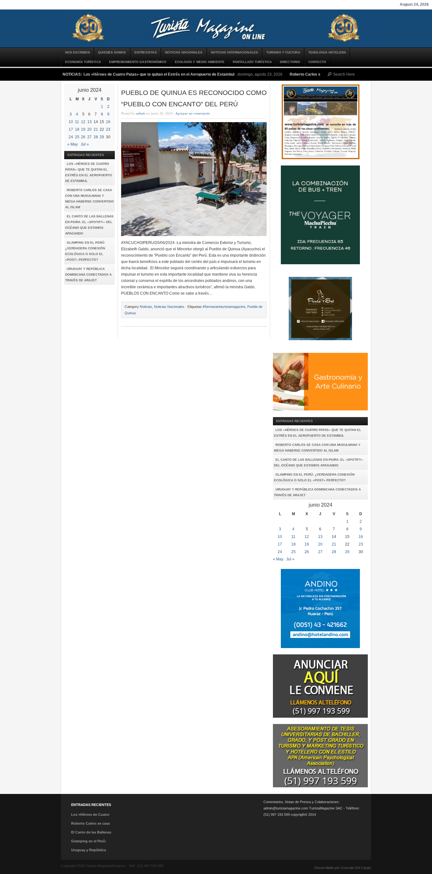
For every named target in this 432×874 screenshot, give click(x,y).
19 (83, 129)
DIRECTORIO (290, 62)
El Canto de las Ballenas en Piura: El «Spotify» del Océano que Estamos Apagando (89, 225)
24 (71, 137)
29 (102, 137)
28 (96, 137)
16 (108, 122)
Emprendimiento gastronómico (138, 62)
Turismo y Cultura (283, 52)
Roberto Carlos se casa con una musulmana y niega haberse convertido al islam (89, 198)
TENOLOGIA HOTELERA (327, 52)
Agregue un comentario (193, 113)
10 (71, 122)
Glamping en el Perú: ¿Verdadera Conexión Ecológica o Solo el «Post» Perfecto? (85, 251)
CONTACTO (317, 62)
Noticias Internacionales (234, 52)
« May (72, 144)
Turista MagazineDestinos (216, 28)
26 (83, 137)
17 (71, 129)
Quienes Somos (112, 52)
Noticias (146, 307)
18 (77, 129)
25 (77, 137)
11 (77, 122)
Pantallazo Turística (252, 62)
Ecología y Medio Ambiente (200, 62)
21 (96, 129)
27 (89, 137)
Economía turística (83, 62)
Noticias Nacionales (184, 52)
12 (83, 122)
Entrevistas (145, 52)
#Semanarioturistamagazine (224, 307)
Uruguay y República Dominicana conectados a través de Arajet (88, 274)
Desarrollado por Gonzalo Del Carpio (342, 868)
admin (140, 113)
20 (89, 129)
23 (108, 129)
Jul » (85, 144)
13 (89, 122)
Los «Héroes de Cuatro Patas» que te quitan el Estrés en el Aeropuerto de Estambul (158, 74)
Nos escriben (77, 52)
